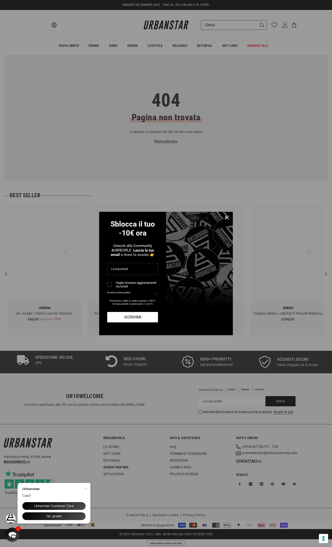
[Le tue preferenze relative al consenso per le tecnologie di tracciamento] (323, 538)
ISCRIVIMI (132, 317)
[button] (12, 535)
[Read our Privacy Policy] (155, 293)
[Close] (227, 217)
